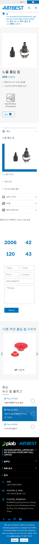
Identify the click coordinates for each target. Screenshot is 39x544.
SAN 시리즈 (15, 24)
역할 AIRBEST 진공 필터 (13, 403)
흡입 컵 (13, 21)
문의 (8, 114)
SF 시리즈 (20, 369)
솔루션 (7, 461)
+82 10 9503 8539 (14, 485)
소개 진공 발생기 (10, 428)
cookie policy (15, 536)
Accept (24, 540)
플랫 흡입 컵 (25, 21)
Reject (14, 540)
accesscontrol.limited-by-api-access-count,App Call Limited (21, 17)
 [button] (37, 354)
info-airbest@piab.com (16, 493)
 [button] (2, 354)
